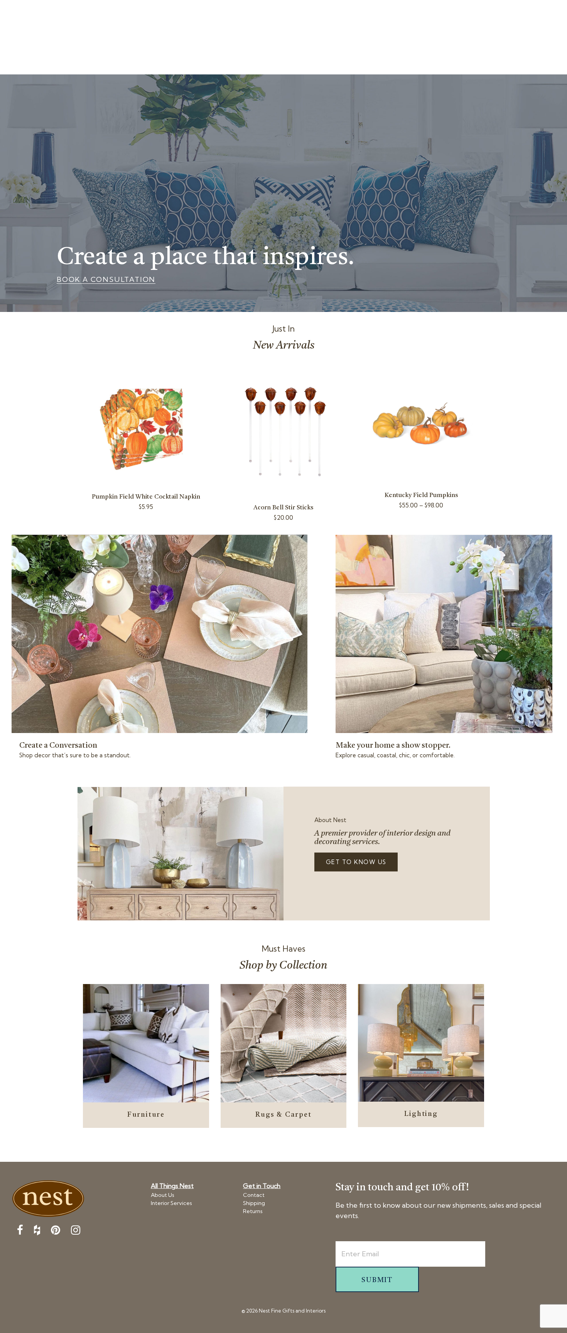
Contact (254, 1194)
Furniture (146, 1114)
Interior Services (171, 1203)
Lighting (420, 1114)
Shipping (254, 1203)
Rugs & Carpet (283, 1114)
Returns (253, 1211)
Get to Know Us (356, 862)
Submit (377, 1280)
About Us (162, 1194)
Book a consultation (106, 279)
